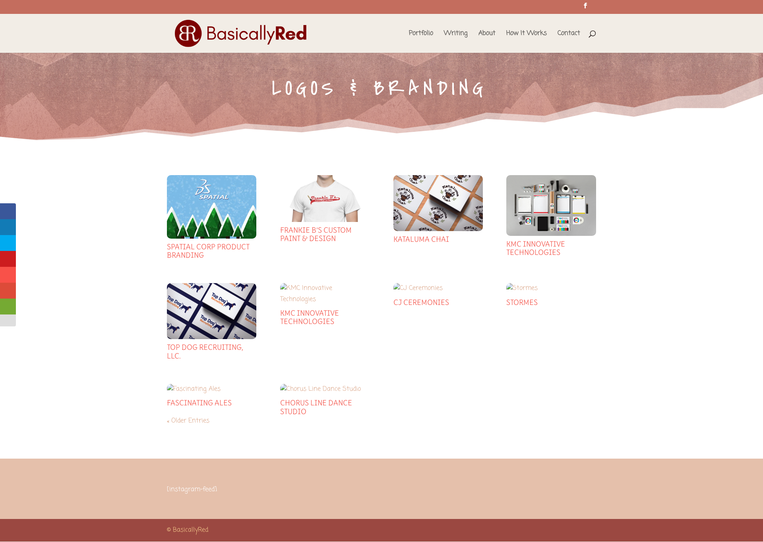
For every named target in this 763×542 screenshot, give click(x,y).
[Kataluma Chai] (438, 203)
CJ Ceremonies (421, 302)
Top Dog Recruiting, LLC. (205, 352)
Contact (569, 34)
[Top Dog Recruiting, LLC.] (211, 311)
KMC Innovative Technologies (535, 248)
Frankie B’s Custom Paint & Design (316, 234)
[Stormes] (551, 288)
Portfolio (421, 34)
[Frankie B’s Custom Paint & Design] (325, 198)
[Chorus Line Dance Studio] (325, 389)
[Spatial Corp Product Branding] (211, 207)
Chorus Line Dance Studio (316, 407)
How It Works (526, 34)
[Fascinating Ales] (211, 389)
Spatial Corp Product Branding (208, 251)
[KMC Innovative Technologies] (551, 205)
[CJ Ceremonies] (438, 288)
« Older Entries (188, 421)
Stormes (522, 302)
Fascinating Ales (199, 402)
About (487, 34)
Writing (456, 34)
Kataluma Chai (421, 239)
